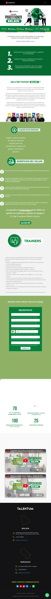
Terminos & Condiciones (21, 593)
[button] (47, 595)
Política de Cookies (30, 593)
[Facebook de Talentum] (27, 586)
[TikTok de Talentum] (30, 586)
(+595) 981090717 (22, 569)
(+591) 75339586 (20, 537)
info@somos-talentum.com (21, 540)
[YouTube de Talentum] (21, 586)
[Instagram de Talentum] (24, 586)
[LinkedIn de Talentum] (17, 586)
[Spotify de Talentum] (33, 586)
